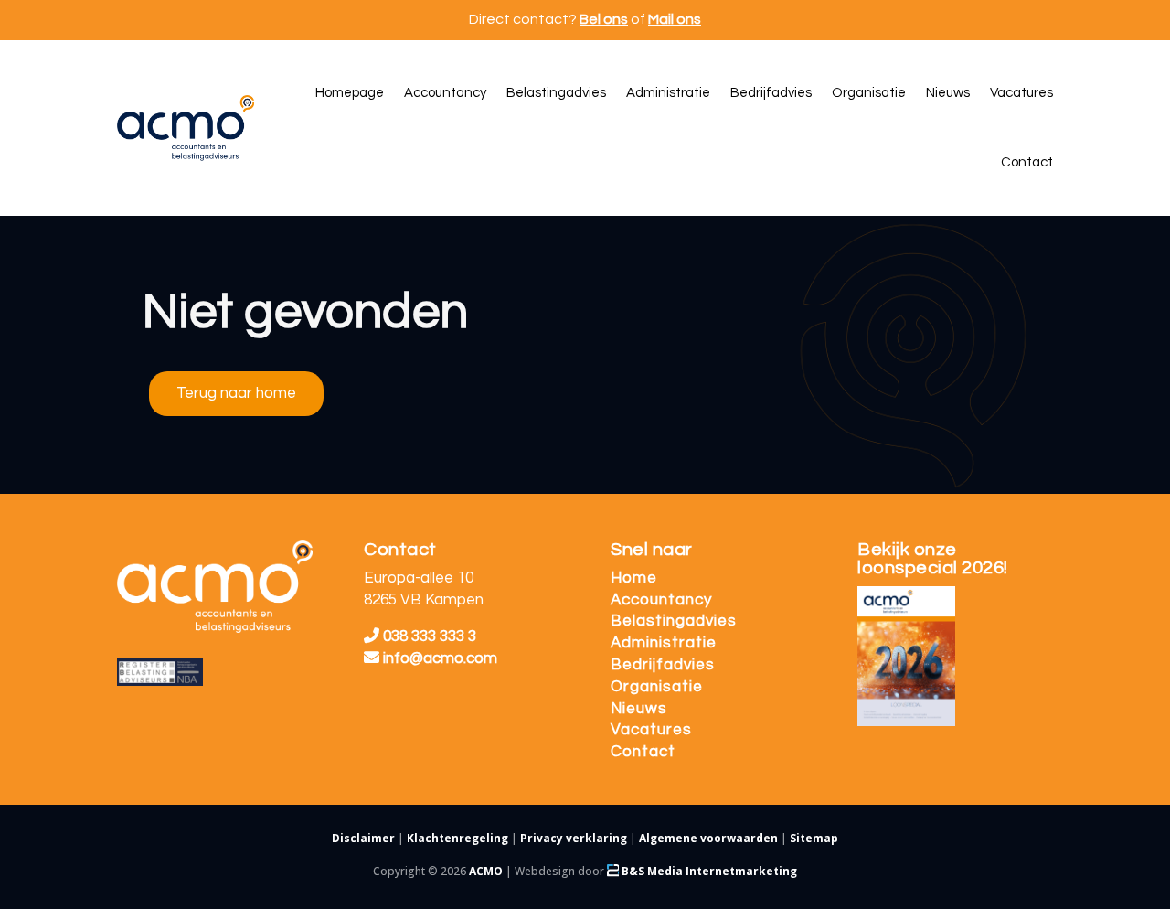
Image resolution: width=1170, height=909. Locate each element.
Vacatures (651, 730)
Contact (643, 751)
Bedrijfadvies (663, 665)
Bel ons (604, 19)
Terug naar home (236, 393)
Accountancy (661, 600)
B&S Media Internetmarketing (708, 871)
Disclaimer (363, 838)
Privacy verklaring (573, 838)
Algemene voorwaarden (708, 838)
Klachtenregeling (457, 838)
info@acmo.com (440, 658)
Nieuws (639, 708)
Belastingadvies (674, 621)
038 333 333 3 (427, 636)
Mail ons (674, 19)
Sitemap (814, 838)
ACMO (486, 871)
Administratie (664, 643)
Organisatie (657, 687)
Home (634, 578)
